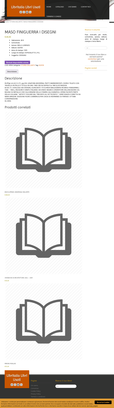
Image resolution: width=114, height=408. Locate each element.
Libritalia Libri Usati (25, 7)
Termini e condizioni (38, 397)
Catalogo (60, 7)
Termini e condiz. (53, 16)
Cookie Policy (36, 391)
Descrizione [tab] (12, 71)
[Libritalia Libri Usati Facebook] (24, 12)
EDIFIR (41, 65)
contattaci (92, 59)
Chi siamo (72, 7)
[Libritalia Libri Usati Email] (27, 12)
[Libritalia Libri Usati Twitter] (21, 12)
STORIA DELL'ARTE (16, 22)
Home (48, 7)
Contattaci (86, 7)
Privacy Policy (36, 394)
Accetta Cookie (103, 402)
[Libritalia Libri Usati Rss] (30, 12)
